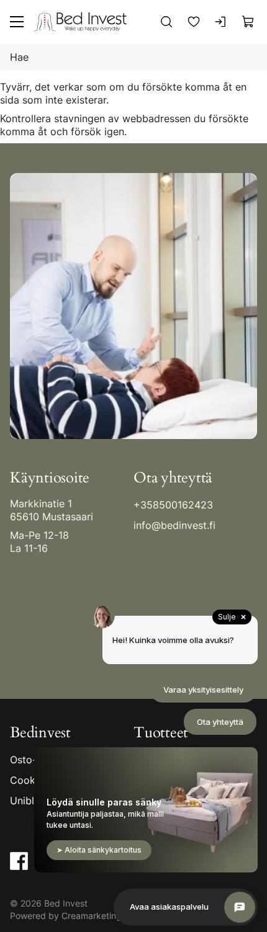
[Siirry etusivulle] (80, 21)
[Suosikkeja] (193, 21)
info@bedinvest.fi (174, 525)
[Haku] (166, 21)
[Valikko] (17, 21)
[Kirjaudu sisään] (221, 21)
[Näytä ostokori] (248, 21)
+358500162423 (173, 505)
